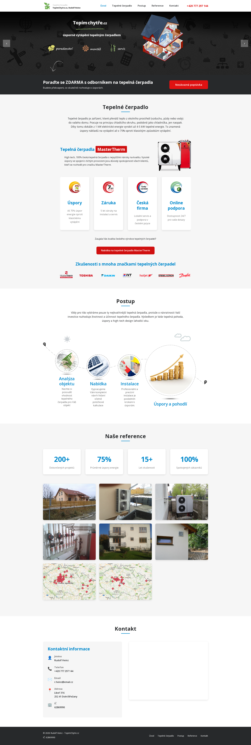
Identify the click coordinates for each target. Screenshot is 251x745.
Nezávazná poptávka (188, 84)
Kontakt (174, 5)
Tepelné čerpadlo (122, 5)
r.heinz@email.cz (63, 682)
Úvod (103, 5)
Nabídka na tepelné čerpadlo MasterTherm (125, 250)
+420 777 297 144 (197, 6)
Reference (158, 5)
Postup (142, 5)
